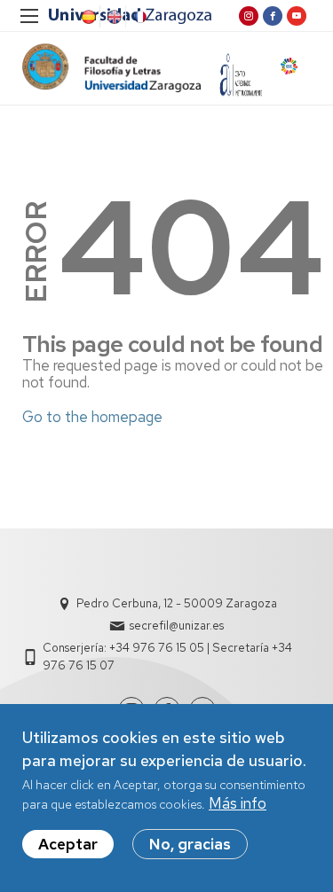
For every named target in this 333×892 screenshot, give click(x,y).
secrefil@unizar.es (177, 625)
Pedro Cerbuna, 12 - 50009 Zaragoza (176, 603)
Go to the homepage (92, 416)
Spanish (87, 17)
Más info (237, 803)
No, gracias (190, 844)
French (138, 17)
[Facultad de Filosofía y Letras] (111, 67)
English (112, 17)
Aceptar (68, 844)
